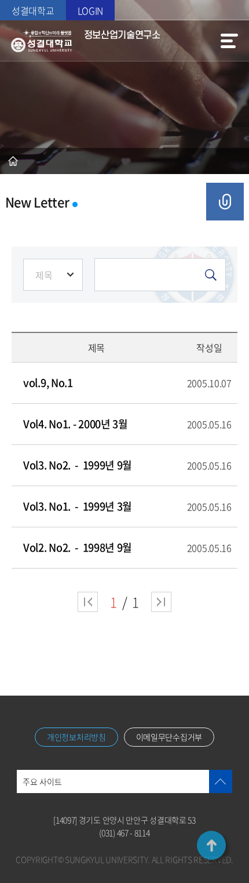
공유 (225, 201)
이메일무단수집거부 (169, 737)
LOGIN (91, 10)
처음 (88, 602)
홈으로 (13, 161)
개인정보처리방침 (76, 737)
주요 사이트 (42, 781)
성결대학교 (33, 10)
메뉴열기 (229, 40)
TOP (211, 845)
